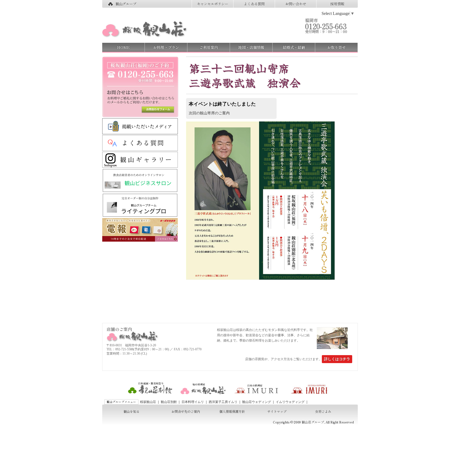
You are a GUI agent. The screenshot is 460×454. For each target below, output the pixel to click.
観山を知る (131, 411)
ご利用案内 (208, 47)
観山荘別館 (169, 402)
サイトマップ (276, 411)
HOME (123, 47)
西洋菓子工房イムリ (223, 402)
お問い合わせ (295, 3)
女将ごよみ (323, 411)
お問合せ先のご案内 (185, 411)
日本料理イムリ (193, 402)
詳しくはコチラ (337, 359)
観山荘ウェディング (256, 402)
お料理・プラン (166, 47)
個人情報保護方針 (232, 411)
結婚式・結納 (294, 47)
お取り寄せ (336, 47)
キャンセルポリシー (212, 3)
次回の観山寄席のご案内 (209, 113)
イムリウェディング (290, 402)
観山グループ (126, 3)
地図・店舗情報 (251, 47)
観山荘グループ (313, 422)
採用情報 (337, 3)
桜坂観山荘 (148, 402)
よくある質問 (254, 3)
